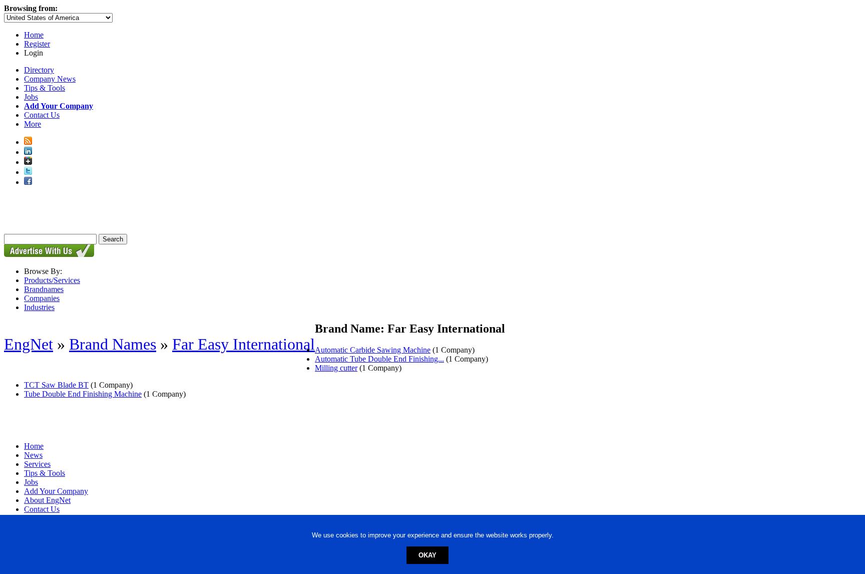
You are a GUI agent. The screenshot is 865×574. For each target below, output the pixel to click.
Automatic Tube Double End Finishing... (379, 359)
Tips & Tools (44, 88)
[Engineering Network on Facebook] (28, 182)
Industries (39, 307)
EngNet (28, 344)
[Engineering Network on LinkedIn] (28, 152)
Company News (50, 79)
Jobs (31, 97)
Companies (42, 298)
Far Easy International (243, 344)
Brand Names (112, 344)
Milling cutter (336, 368)
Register (37, 44)
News (33, 455)
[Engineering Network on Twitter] (28, 172)
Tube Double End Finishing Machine (83, 394)
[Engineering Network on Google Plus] (28, 162)
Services (37, 464)
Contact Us (42, 115)
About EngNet (47, 500)
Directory (39, 70)
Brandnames (44, 289)
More (32, 124)
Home (34, 35)
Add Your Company (56, 491)
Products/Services (52, 280)
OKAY (427, 555)
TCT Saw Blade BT (56, 385)
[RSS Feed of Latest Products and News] (28, 142)
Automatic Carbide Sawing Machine (372, 350)
